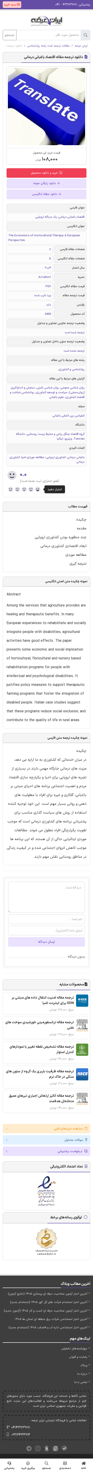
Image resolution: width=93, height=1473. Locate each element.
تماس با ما (80, 1382)
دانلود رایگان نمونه (45, 183)
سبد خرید (10, 4)
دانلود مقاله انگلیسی (45, 194)
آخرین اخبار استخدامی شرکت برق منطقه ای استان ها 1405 (51, 1319)
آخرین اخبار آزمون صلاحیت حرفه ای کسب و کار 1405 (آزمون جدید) (45, 1311)
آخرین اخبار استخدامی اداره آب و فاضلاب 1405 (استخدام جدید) (48, 1327)
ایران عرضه (81, 46)
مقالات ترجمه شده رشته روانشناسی (48, 46)
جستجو (9, 35)
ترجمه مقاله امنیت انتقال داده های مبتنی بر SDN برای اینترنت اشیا (43, 1000)
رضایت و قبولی (78, 1357)
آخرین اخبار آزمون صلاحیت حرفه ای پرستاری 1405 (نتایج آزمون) (47, 1294)
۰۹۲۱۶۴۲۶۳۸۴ (21, 1434)
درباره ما (82, 1374)
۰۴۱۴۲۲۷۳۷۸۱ (20, 1427)
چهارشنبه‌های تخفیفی (74, 1348)
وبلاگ (83, 1365)
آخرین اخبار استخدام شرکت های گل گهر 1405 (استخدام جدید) (48, 1302)
